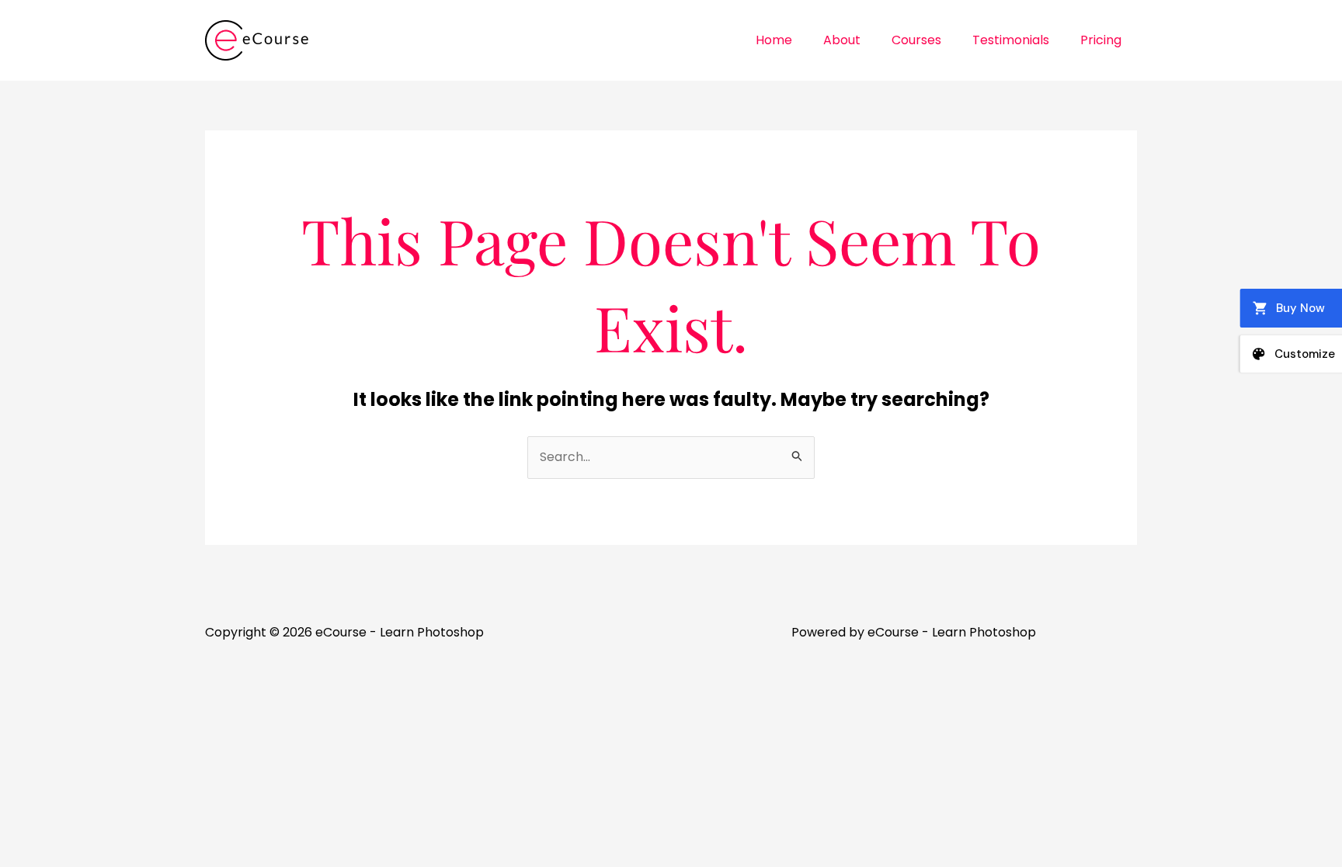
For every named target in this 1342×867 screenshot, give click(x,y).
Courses (916, 40)
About (841, 40)
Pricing (1100, 40)
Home (774, 40)
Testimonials (1010, 40)
